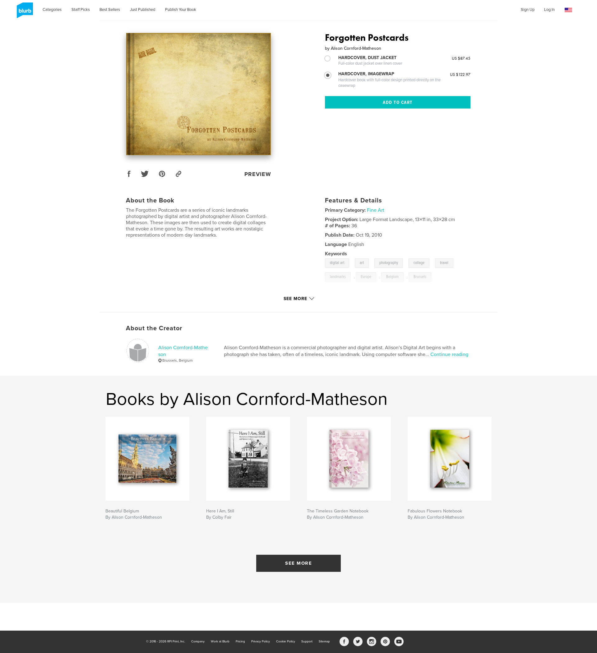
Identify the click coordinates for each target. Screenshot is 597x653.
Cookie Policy (285, 641)
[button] (568, 10)
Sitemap (324, 641)
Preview (257, 174)
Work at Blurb (220, 641)
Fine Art (375, 210)
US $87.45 (461, 58)
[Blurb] (24, 13)
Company (198, 641)
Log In (549, 9)
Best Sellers (110, 9)
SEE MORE (298, 563)
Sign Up (528, 9)
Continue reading (449, 354)
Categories (52, 9)
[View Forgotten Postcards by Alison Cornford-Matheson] (198, 94)
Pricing (240, 641)
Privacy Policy (260, 641)
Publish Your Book (180, 9)
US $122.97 (460, 74)
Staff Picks (81, 9)
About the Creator (154, 328)
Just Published (142, 9)
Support (306, 641)
